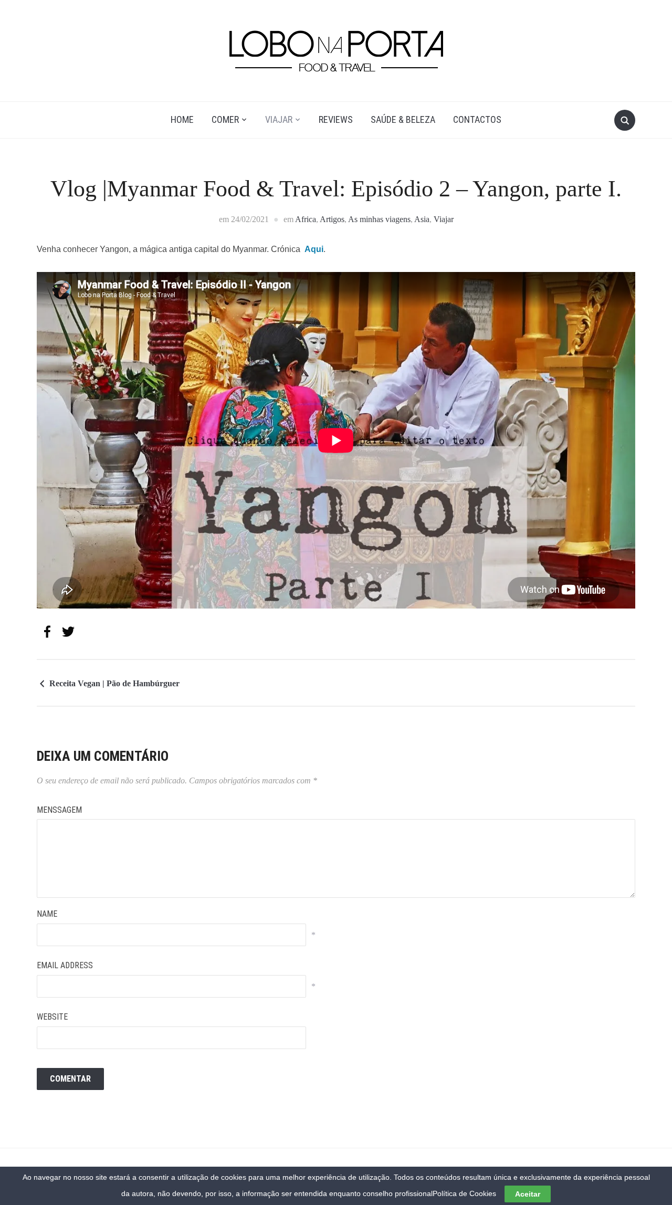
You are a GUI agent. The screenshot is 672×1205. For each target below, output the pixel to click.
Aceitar (527, 1194)
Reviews (336, 119)
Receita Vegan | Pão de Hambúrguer (114, 683)
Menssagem (59, 810)
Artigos (332, 219)
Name (47, 914)
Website (52, 1017)
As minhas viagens (379, 219)
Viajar (278, 119)
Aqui (313, 249)
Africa (305, 219)
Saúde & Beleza (403, 119)
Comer (225, 119)
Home (182, 119)
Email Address (65, 965)
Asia (421, 219)
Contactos (477, 119)
